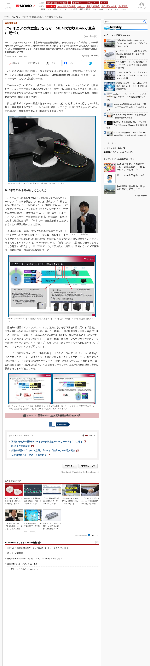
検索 (145, 21)
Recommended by (81, 535)
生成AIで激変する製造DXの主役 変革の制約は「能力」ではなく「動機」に (132, 167)
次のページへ (62, 424)
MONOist (7, 17)
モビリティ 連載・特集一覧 (114, 148)
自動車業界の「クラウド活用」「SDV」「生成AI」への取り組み (34, 558)
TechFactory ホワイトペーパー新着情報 (23, 542)
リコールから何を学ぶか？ (131, 175)
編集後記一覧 (142, 196)
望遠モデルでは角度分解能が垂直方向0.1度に (53, 415)
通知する (35, 63)
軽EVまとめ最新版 (15, 553)
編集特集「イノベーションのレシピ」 (118, 152)
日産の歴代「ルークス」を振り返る (22, 564)
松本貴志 (85, 56)
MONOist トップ (88, 466)
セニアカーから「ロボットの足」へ (22, 569)
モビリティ (16, 17)
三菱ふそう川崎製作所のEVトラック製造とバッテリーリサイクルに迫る (38, 548)
